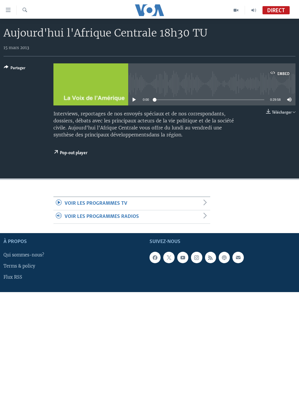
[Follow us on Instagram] (196, 257)
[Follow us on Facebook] (155, 257)
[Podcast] (224, 257)
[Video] (236, 10)
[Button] (14, 68)
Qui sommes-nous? (24, 255)
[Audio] (254, 10)
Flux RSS (13, 277)
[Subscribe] (238, 257)
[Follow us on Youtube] (182, 257)
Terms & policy (19, 266)
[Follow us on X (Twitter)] (168, 257)
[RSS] (210, 257)
